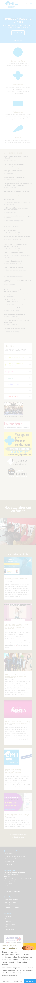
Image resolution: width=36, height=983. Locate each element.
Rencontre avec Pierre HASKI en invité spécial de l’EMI (16, 579)
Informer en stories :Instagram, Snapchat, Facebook (17, 281)
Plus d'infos (18, 32)
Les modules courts (10, 905)
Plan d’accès (8, 883)
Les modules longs (10, 902)
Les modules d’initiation (12, 908)
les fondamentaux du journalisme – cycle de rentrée (17, 216)
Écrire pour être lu (10, 230)
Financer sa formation (11, 859)
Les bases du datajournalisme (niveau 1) (17, 236)
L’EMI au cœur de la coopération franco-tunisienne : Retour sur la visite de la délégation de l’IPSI (17, 676)
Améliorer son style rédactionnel (15, 328)
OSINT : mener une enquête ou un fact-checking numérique (16, 290)
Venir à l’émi (8, 864)
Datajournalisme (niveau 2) (13, 261)
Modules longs (18, 84)
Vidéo (6, 927)
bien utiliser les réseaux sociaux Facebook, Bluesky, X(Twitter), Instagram (18, 184)
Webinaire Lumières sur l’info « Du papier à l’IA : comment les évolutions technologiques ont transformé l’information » (17, 626)
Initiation (18, 138)
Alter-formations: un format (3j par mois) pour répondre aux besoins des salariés (17, 815)
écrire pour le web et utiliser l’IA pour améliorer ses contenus (16, 245)
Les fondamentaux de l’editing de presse (17, 191)
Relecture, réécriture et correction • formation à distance (15, 300)
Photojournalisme (10, 924)
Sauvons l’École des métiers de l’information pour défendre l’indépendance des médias (14, 771)
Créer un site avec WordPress (13, 267)
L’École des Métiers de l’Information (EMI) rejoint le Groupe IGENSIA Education (17, 722)
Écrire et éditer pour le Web (13, 308)
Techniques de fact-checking (13, 171)
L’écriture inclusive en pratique (14, 164)
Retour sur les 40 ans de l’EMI (13, 416)
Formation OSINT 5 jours (18, 20)
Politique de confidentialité (13, 891)
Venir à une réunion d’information (15, 856)
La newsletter (8, 224)
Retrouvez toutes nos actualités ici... (18, 835)
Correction (8, 921)
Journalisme (8, 916)
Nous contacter (9, 853)
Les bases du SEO (9, 199)
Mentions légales (10, 886)
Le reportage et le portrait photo (14, 177)
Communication (9, 929)
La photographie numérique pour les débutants (16, 157)
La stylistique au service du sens (14, 314)
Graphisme (8, 919)
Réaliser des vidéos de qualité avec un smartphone (16, 321)
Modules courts (18, 112)
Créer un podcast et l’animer (13, 253)
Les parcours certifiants (12, 899)
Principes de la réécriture (12, 274)
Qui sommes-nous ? (10, 861)
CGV (6, 888)
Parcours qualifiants (18, 61)
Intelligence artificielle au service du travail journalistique (16, 208)
